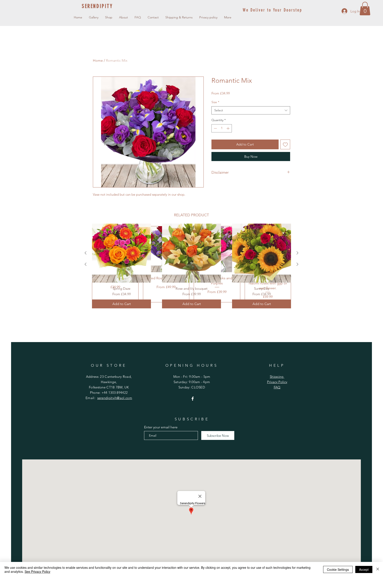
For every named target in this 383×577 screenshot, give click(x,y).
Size (215, 102)
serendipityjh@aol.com (114, 398)
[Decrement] (215, 128)
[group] (191, 266)
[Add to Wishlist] (285, 145)
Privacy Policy (277, 382)
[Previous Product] (85, 253)
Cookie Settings (338, 569)
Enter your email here (161, 427)
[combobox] (250, 110)
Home (98, 60)
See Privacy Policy (37, 571)
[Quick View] (121, 253)
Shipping (277, 376)
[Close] (377, 569)
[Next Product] (297, 253)
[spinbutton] (222, 128)
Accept (364, 569)
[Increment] (228, 128)
